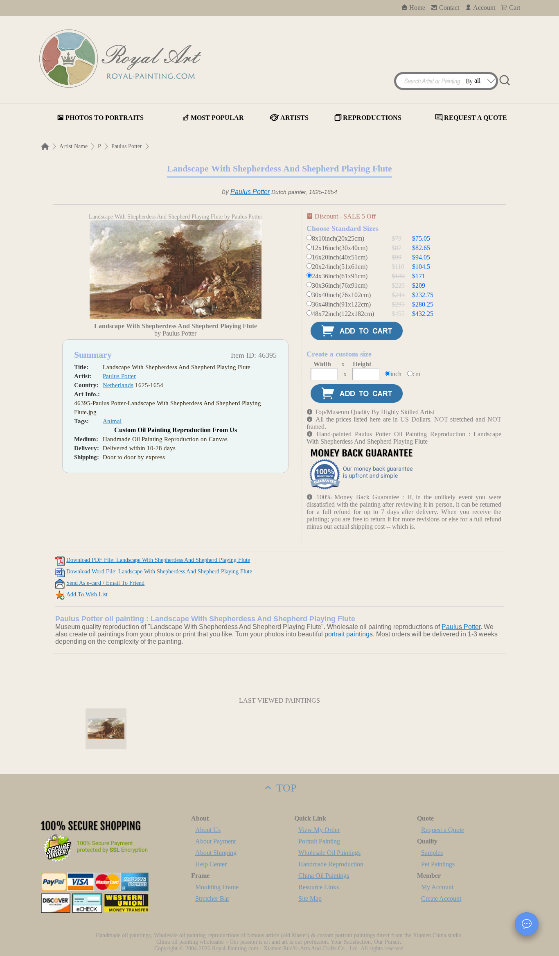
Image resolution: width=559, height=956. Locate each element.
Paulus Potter (126, 146)
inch (395, 373)
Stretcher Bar (212, 898)
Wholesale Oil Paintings (329, 852)
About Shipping (216, 852)
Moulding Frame (217, 887)
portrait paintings (349, 634)
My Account (437, 887)
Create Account (441, 898)
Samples (432, 852)
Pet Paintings (438, 864)
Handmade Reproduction (330, 864)
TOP (284, 788)
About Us (208, 829)
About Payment (215, 841)
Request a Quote (442, 829)
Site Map (310, 898)
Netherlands (118, 385)
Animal (112, 421)
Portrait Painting (319, 841)
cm (416, 373)
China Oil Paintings (323, 875)
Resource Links (318, 887)
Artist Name (73, 146)
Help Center (211, 864)
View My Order (319, 829)
